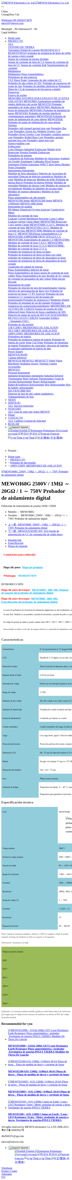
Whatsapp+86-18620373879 (16, 20)
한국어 (33, 433)
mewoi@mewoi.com (12, 23)
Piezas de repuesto (17, 546)
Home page (14, 38)
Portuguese (49, 430)
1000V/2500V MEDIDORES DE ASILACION (36, 465)
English (23, 430)
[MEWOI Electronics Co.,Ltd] (36, 2)
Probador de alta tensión (23, 462)
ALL (10, 44)
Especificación (15, 543)
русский (32, 1154)
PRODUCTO (17, 459)
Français (54, 433)
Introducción (14, 540)
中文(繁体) (56, 437)
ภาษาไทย (28, 437)
